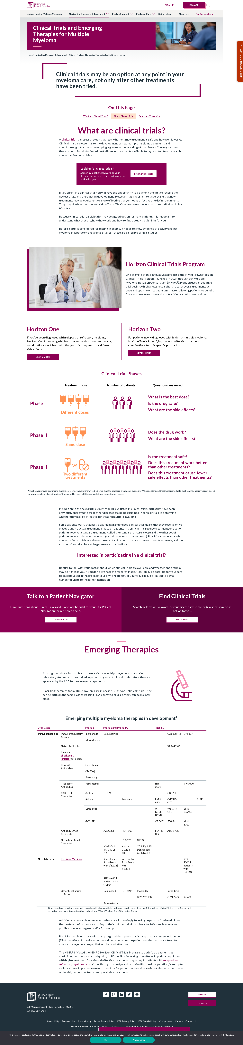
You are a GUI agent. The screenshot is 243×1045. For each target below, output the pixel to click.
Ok (105, 1040)
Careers (179, 1021)
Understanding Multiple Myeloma (44, 14)
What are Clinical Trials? (95, 116)
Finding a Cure (143, 14)
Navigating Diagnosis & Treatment (87, 14)
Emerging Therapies (149, 116)
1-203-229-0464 (37, 1010)
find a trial (182, 619)
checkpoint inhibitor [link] (67, 757)
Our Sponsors (165, 1021)
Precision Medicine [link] (71, 859)
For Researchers (204, 14)
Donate (193, 5)
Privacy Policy (84, 1021)
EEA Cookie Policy (147, 1021)
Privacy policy (139, 1040)
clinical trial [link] (69, 139)
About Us (184, 14)
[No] (225, 1038)
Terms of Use (68, 1021)
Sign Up (169, 5)
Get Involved (165, 14)
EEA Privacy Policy (126, 1021)
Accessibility (53, 1021)
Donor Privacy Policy (104, 1021)
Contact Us (190, 1021)
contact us (61, 619)
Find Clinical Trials (143, 173)
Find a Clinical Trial (123, 116)
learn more (43, 357)
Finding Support (120, 14)
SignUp (202, 994)
